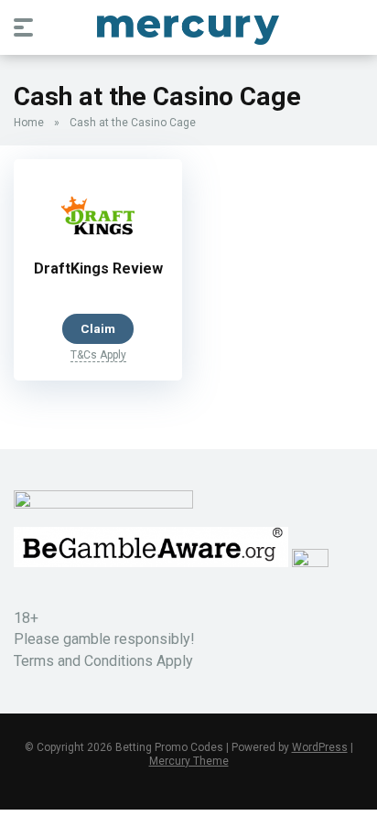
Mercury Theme (189, 761)
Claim (98, 328)
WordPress (320, 747)
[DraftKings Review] (98, 245)
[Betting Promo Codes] (188, 26)
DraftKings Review (98, 268)
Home (29, 122)
